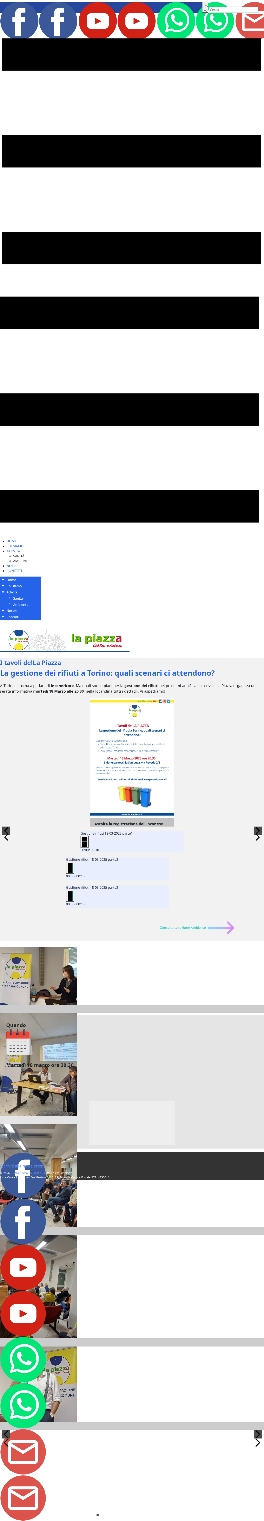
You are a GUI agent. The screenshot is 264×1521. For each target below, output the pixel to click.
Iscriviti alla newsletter (21, 1166)
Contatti (14, 571)
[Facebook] (39, 20)
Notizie (13, 566)
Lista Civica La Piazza (27, 1173)
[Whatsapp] (196, 20)
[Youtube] (117, 20)
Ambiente (21, 561)
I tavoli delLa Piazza (30, 662)
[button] (6, 831)
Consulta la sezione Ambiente (183, 927)
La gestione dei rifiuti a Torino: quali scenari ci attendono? (107, 673)
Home (12, 541)
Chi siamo (15, 546)
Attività (13, 551)
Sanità (18, 556)
